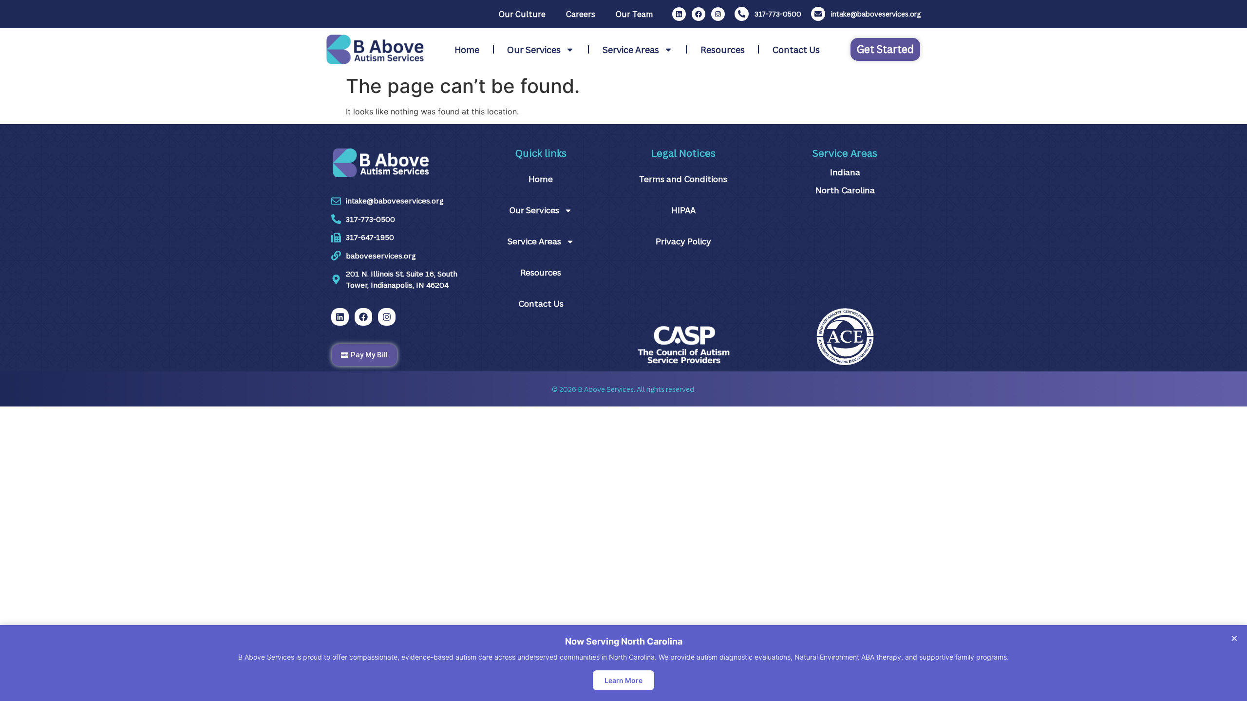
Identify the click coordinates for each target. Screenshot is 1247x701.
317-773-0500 (778, 13)
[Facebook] (698, 14)
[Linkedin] (679, 14)
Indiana (845, 172)
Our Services (534, 49)
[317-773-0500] (742, 14)
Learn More (623, 680)
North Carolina (845, 190)
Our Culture (522, 14)
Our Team (634, 14)
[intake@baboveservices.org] (818, 14)
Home (466, 49)
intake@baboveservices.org (876, 13)
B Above (591, 389)
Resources (722, 49)
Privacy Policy (683, 241)
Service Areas (631, 49)
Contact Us (796, 49)
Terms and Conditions (683, 178)
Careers (580, 14)
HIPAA (683, 210)
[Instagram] (718, 14)
